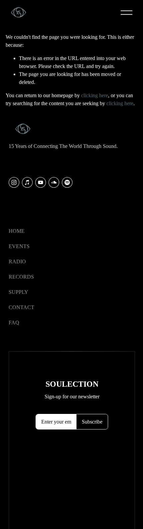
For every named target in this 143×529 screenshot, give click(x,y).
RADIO (17, 261)
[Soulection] (67, 182)
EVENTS (19, 246)
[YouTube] (40, 182)
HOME (17, 231)
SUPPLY (18, 292)
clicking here (94, 95)
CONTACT (21, 307)
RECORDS (21, 277)
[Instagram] (14, 182)
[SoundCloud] (54, 182)
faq (14, 322)
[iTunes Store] (27, 182)
